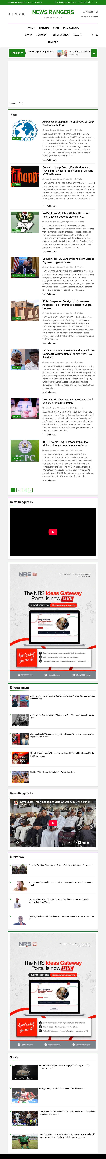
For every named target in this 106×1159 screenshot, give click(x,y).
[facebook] (9, 14)
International (71, 28)
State (56, 28)
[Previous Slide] (92, 2)
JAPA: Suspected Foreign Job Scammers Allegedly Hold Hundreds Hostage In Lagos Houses (67, 305)
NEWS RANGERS (53, 12)
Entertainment (61, 35)
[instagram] (12, 14)
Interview (53, 42)
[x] (16, 14)
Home (30, 28)
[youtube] (23, 14)
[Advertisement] (53, 82)
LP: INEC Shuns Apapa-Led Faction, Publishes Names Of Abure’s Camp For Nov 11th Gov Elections (68, 354)
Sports (29, 35)
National (44, 28)
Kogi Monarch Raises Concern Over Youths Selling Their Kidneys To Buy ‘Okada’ (75, 2)
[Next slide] (96, 2)
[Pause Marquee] (94, 53)
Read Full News (48, 160)
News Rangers (50, 130)
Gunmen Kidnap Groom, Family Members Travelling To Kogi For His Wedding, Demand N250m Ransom (67, 171)
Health (77, 35)
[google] (19, 14)
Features (41, 35)
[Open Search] (92, 35)
